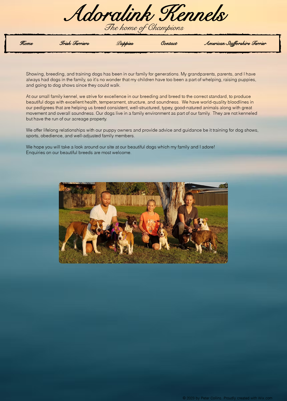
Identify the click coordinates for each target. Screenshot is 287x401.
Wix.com (265, 398)
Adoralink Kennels (143, 14)
